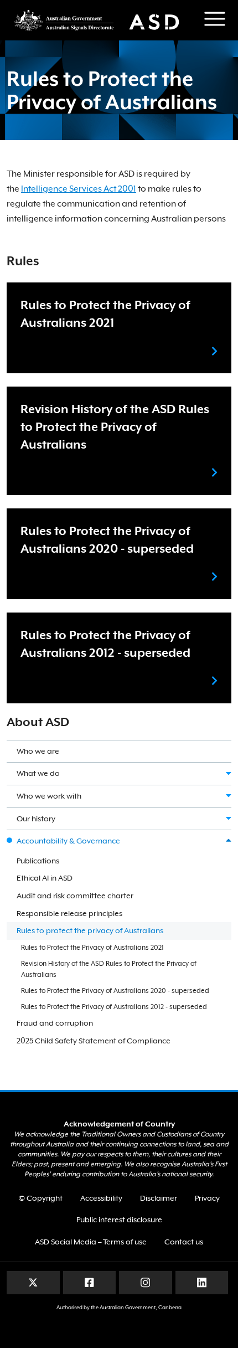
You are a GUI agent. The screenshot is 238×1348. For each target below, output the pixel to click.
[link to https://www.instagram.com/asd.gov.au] (145, 1282)
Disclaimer (158, 1197)
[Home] (102, 20)
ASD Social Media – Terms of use (91, 1241)
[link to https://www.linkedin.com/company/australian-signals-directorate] (201, 1282)
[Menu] (214, 18)
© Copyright (41, 1197)
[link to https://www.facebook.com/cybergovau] (89, 1282)
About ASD (38, 722)
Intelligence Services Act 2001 (78, 189)
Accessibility (101, 1197)
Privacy (207, 1197)
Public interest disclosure (119, 1219)
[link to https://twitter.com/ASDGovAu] (32, 1282)
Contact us (183, 1241)
